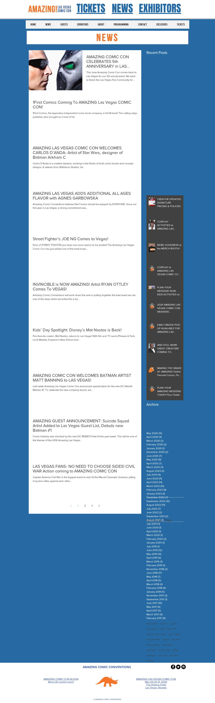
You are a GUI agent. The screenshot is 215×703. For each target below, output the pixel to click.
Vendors (175, 639)
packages (151, 655)
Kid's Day (160, 634)
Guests (150, 634)
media (175, 650)
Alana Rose (152, 623)
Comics (164, 623)
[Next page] (99, 506)
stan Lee (162, 655)
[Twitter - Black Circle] (178, 667)
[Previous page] (71, 506)
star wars (174, 655)
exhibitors (151, 650)
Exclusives (151, 628)
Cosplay (174, 623)
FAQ (161, 628)
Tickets (165, 639)
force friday (164, 650)
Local (170, 634)
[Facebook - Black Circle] (173, 667)
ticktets (150, 660)
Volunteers (167, 644)
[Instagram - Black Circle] (183, 667)
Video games (153, 644)
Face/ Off (171, 628)
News (178, 634)
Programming (153, 639)
